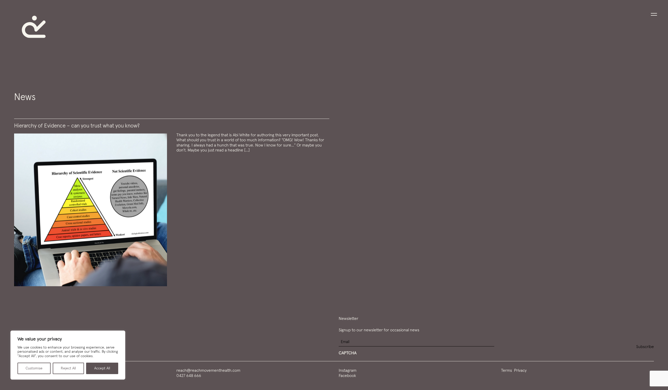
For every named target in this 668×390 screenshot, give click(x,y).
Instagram (347, 370)
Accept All (102, 368)
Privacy (520, 370)
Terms (506, 370)
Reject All (68, 368)
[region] (67, 355)
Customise (34, 368)
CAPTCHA (347, 353)
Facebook (347, 376)
